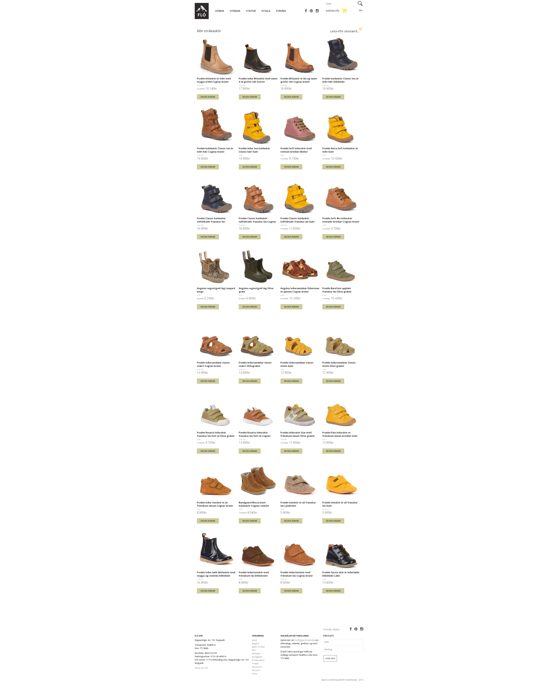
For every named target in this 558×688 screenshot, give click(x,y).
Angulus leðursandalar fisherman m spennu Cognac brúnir (299, 290)
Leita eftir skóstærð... (344, 31)
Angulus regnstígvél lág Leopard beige (216, 290)
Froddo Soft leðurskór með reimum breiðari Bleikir (296, 150)
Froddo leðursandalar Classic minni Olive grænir (339, 364)
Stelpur (251, 11)
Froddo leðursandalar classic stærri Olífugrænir (255, 364)
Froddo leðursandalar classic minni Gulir (296, 364)
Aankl (254, 640)
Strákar (235, 11)
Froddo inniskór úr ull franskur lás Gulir (340, 504)
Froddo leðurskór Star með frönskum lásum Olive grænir (297, 434)
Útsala (266, 11)
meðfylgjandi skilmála (304, 640)
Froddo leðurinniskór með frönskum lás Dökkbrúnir (254, 574)
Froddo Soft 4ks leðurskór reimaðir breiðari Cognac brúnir (340, 220)
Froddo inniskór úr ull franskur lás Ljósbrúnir (298, 504)
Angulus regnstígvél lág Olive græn (256, 290)
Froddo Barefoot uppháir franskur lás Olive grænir (337, 290)
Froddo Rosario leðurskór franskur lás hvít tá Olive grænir (216, 434)
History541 (257, 666)
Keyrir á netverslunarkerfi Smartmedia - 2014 (342, 679)
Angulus (255, 643)
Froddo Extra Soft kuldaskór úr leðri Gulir (340, 150)
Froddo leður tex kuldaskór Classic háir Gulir (254, 150)
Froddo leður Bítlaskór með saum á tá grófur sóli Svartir (258, 80)
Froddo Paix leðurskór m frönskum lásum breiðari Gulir (340, 434)
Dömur (219, 11)
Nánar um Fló (201, 667)
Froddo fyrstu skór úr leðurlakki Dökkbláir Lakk (340, 574)
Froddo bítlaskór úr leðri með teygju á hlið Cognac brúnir (214, 80)
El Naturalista (258, 660)
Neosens (256, 670)
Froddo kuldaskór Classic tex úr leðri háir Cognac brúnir (215, 150)
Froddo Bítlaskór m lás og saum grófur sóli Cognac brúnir (298, 80)
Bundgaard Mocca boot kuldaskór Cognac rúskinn (254, 504)
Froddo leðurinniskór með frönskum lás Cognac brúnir (296, 574)
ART (254, 650)
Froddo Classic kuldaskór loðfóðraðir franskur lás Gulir (297, 220)
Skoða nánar (208, 96)
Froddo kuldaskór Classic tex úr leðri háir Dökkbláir (340, 80)
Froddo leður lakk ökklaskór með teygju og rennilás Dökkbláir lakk (216, 574)
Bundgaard (257, 656)
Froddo (255, 663)
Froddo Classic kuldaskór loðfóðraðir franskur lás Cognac (257, 220)
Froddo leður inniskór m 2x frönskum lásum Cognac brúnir (215, 504)
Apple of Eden (258, 646)
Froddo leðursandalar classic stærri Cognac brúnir (213, 364)
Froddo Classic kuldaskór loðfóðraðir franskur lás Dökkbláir (211, 220)
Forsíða (281, 11)
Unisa (254, 673)
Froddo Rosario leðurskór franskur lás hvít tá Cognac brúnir (255, 434)
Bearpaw (256, 653)
